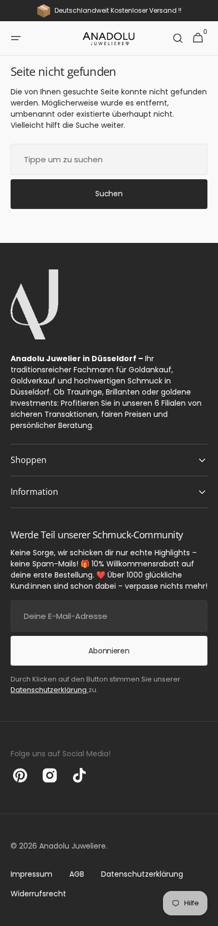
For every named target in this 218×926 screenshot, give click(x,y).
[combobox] (109, 159)
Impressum (31, 874)
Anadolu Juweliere (72, 846)
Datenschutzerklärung (49, 690)
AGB (76, 874)
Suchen (108, 193)
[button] (16, 38)
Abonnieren (108, 650)
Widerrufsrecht (38, 893)
